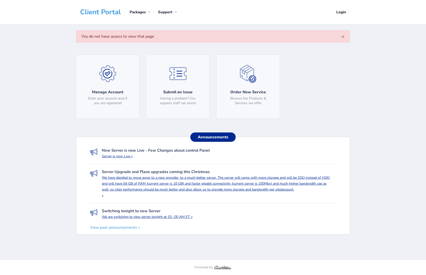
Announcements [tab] (213, 137)
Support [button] (165, 12)
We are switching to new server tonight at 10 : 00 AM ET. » (147, 216)
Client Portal (100, 12)
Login (341, 12)
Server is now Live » (117, 156)
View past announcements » (115, 227)
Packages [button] (138, 12)
